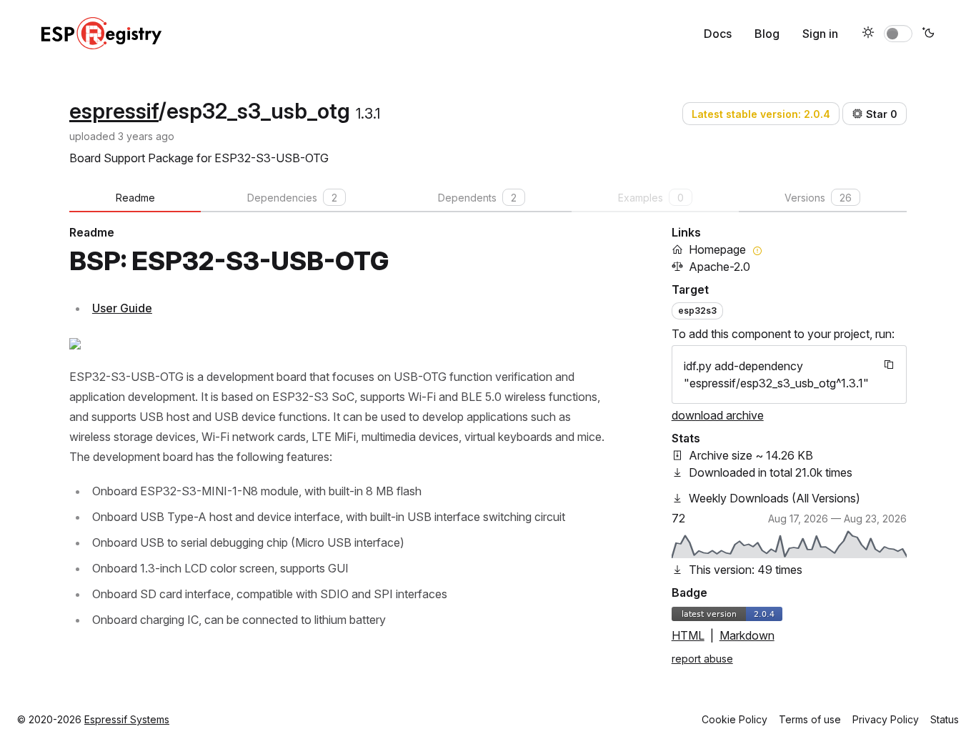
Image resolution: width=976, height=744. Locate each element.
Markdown (747, 635)
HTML (688, 635)
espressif (114, 111)
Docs (718, 33)
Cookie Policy (734, 719)
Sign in (820, 33)
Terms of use (810, 719)
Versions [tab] (818, 198)
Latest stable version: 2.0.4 (761, 114)
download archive (718, 415)
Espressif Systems (126, 719)
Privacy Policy (885, 719)
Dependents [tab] (477, 198)
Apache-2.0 (719, 266)
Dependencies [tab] (292, 198)
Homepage (717, 249)
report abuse (702, 659)
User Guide (122, 308)
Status (944, 719)
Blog (767, 33)
